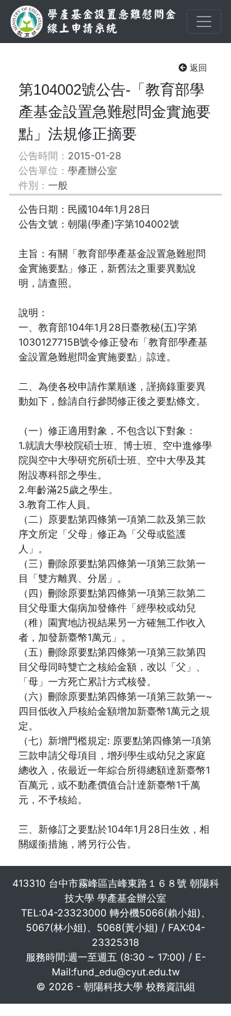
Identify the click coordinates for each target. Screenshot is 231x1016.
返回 (198, 67)
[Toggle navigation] (204, 21)
